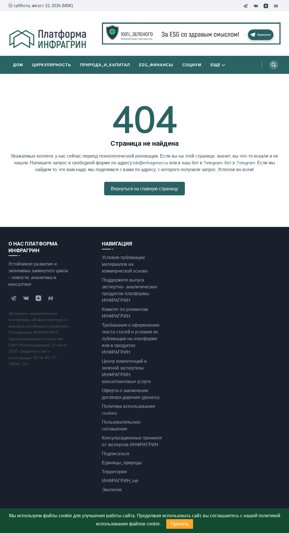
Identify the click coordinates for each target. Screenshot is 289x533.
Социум (192, 64)
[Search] (273, 64)
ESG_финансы (156, 64)
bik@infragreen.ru (150, 162)
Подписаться (115, 453)
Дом (18, 64)
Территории (114, 471)
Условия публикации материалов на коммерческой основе (125, 264)
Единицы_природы (122, 462)
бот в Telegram (239, 162)
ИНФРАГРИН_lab (120, 480)
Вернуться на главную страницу (144, 188)
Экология (112, 489)
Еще (215, 64)
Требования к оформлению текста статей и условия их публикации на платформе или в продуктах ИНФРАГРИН (130, 338)
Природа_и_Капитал (105, 64)
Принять (180, 523)
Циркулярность (51, 64)
